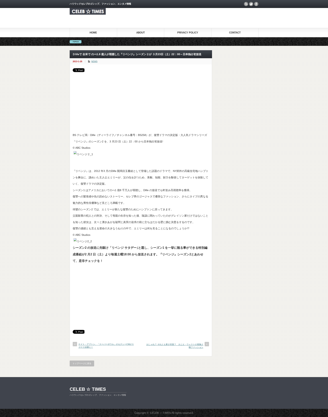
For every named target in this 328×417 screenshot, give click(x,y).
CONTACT (235, 32)
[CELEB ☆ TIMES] (88, 13)
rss (246, 4)
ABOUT (140, 32)
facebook (256, 4)
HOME (93, 32)
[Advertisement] (141, 100)
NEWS (94, 61)
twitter (251, 4)
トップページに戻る (82, 363)
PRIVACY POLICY (187, 32)
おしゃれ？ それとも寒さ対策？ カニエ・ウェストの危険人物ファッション (174, 345)
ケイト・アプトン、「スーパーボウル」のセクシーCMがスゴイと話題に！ (106, 345)
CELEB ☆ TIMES (88, 389)
